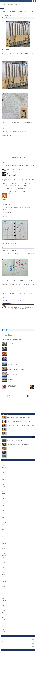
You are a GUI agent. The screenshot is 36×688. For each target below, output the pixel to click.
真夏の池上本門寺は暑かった (10, 379)
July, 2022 (3, 505)
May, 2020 (3, 550)
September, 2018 (4, 584)
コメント (6, 334)
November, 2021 (4, 519)
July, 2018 (3, 588)
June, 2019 (3, 569)
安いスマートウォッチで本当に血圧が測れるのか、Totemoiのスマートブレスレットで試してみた (19, 421)
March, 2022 (3, 512)
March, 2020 (3, 553)
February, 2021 (4, 534)
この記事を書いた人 (5, 303)
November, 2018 (4, 581)
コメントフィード (4, 655)
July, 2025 (3, 474)
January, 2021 (3, 536)
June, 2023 (3, 486)
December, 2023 (4, 479)
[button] (32, 1)
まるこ (3, 15)
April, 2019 (3, 572)
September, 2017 (4, 605)
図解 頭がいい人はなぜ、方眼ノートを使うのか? (15, 169)
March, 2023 (3, 491)
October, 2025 (3, 472)
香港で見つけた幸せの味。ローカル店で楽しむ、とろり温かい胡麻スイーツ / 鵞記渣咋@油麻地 (19, 448)
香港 (4, 345)
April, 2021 (3, 531)
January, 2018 (3, 598)
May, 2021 (3, 529)
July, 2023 (3, 484)
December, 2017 (4, 600)
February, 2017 (4, 617)
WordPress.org (4, 657)
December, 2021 (4, 517)
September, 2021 (4, 522)
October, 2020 (3, 541)
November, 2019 (4, 560)
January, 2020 (3, 557)
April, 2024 (3, 477)
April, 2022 (3, 510)
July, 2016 (3, 629)
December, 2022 (4, 496)
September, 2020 (4, 543)
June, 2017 (3, 610)
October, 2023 (3, 481)
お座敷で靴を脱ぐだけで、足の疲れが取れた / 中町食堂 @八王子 (15, 369)
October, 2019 (3, 562)
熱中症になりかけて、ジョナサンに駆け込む (12, 374)
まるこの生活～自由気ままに (6, 1)
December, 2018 (4, 579)
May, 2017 (3, 612)
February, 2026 (4, 467)
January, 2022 (3, 515)
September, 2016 (4, 626)
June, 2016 (3, 631)
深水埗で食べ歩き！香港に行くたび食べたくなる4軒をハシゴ (15, 343)
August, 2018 (3, 586)
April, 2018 (3, 593)
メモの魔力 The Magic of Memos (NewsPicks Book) (15, 193)
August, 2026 (3, 462)
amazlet (11, 171)
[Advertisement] (18, 320)
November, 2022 (4, 498)
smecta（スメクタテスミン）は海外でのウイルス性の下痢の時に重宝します (17, 429)
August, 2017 (3, 607)
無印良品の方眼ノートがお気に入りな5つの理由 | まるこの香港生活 (12, 300)
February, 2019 (4, 576)
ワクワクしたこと (18, 646)
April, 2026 (3, 465)
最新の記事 (11, 303)
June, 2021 (3, 527)
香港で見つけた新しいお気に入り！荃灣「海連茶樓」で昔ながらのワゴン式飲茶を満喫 (18, 444)
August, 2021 (3, 524)
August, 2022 (3, 503)
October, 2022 (3, 500)
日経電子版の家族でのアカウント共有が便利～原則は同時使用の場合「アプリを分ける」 (18, 417)
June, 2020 (3, 548)
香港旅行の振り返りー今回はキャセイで (12, 364)
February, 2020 (4, 555)
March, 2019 (3, 574)
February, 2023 (4, 493)
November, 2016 (4, 622)
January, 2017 (3, 619)
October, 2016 (3, 624)
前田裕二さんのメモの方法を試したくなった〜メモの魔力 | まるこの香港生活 (14, 191)
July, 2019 (3, 567)
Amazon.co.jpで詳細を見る (11, 175)
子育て (2, 8)
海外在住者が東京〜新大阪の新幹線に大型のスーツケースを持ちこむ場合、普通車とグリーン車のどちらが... (20, 425)
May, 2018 (3, 591)
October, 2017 (3, 603)
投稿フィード (3, 653)
